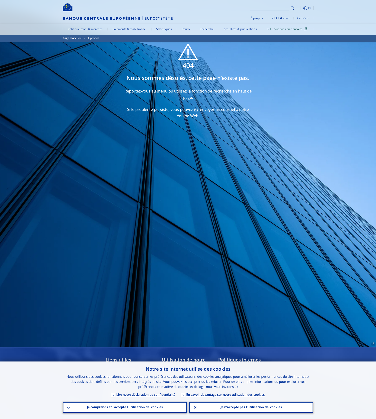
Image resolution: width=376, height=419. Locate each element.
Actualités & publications (240, 29)
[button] (299, 8)
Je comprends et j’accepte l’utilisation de (125, 407)
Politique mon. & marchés (85, 29)
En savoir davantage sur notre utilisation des (225, 395)
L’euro (186, 29)
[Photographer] (373, 344)
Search (292, 8)
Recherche (207, 29)
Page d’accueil (72, 38)
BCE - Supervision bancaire (284, 29)
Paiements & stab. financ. (129, 29)
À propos (257, 18)
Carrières (303, 18)
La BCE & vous (280, 18)
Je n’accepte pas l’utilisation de (251, 407)
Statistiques (164, 29)
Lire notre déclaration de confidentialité (145, 395)
